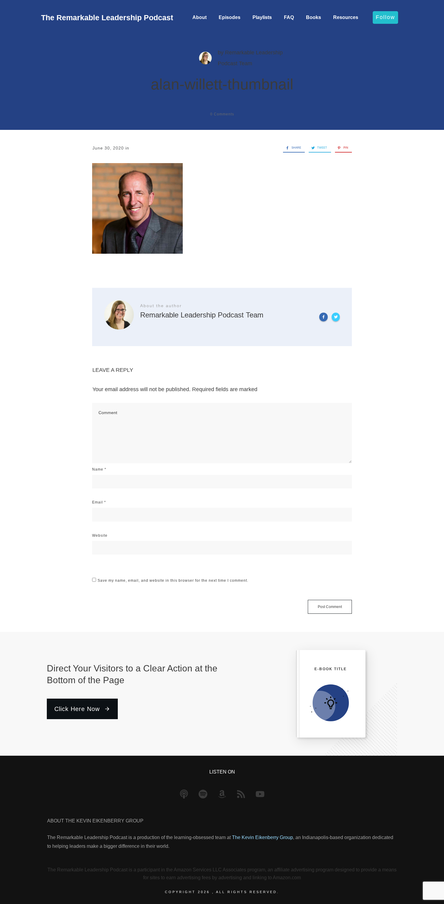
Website (100, 535)
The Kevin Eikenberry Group (262, 837)
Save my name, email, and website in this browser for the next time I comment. (173, 580)
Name (99, 469)
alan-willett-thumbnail (222, 84)
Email (99, 502)
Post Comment (330, 607)
